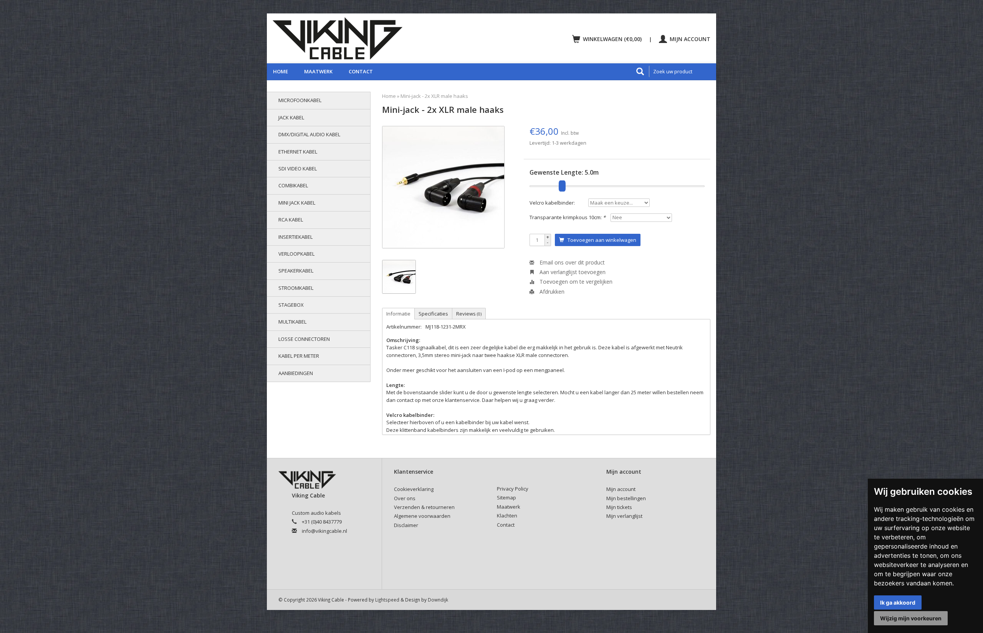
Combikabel (293, 185)
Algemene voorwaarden (422, 515)
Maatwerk (318, 71)
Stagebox (291, 304)
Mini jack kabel (296, 202)
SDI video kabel (297, 168)
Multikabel (292, 321)
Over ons (404, 498)
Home (280, 71)
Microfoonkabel (299, 100)
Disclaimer (406, 525)
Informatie (398, 313)
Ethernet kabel (297, 151)
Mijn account (689, 39)
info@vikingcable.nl (324, 530)
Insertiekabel (295, 236)
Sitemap (506, 497)
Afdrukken (551, 291)
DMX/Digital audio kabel (309, 134)
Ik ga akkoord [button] (897, 602)
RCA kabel (290, 219)
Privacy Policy (512, 488)
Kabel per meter (298, 355)
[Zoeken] (640, 71)
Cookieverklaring (414, 489)
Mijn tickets (619, 507)
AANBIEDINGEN (295, 373)
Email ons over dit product (571, 262)
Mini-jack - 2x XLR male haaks (434, 96)
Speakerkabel (295, 270)
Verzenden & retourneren (424, 507)
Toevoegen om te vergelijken (575, 281)
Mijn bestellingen (626, 498)
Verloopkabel (296, 253)
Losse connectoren (304, 339)
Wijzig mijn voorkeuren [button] (911, 618)
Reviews (469, 313)
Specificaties (433, 313)
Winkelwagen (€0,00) (612, 39)
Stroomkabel (295, 287)
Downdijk (438, 600)
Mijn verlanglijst (624, 515)
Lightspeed (387, 600)
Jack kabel (291, 117)
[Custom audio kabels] (379, 38)
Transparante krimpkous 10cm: (568, 217)
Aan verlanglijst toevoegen (572, 272)
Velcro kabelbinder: (552, 202)
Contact (361, 71)
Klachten (507, 515)
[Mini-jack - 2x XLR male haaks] (443, 187)
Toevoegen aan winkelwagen (600, 239)
